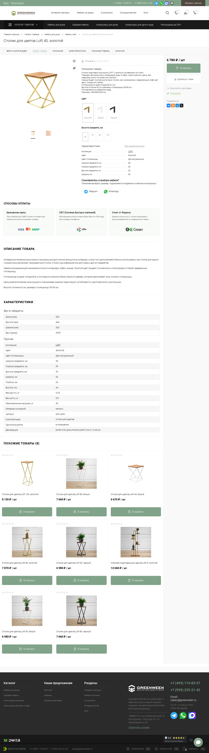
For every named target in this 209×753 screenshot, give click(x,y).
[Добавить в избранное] (74, 61)
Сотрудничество (128, 12)
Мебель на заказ (85, 12)
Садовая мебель (11, 695)
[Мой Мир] (177, 105)
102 (107, 135)
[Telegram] (156, 3)
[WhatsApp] (161, 3)
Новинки (48, 695)
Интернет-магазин (60, 12)
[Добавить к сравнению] (74, 68)
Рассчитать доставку (180, 88)
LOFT (130, 151)
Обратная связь (16, 749)
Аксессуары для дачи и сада (17, 706)
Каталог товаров (24, 24)
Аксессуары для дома (14, 700)
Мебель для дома (12, 690)
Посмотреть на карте (139, 727)
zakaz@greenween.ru (183, 700)
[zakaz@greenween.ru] (172, 3)
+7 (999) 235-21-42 (185, 690)
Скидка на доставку (53, 700)
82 (100, 135)
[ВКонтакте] (168, 105)
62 (92, 135)
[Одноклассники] (173, 105)
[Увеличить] (41, 90)
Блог (146, 12)
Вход (6, 3)
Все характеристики (134, 146)
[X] (181, 105)
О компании (107, 12)
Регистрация (17, 3)
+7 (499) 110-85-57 (185, 683)
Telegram (93, 191)
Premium (48, 690)
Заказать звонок (193, 3)
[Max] (167, 3)
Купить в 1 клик (185, 79)
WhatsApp (114, 191)
